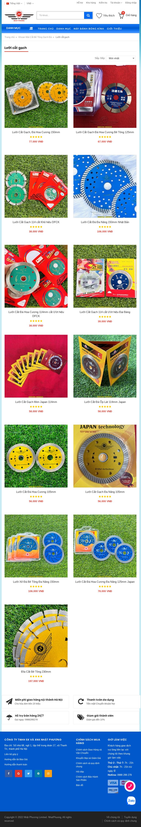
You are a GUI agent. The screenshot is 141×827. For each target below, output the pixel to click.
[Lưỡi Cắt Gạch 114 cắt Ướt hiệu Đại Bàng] (104, 276)
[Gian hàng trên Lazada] (38, 773)
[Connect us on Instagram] (48, 773)
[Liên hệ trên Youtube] (18, 773)
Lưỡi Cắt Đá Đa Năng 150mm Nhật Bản (105, 222)
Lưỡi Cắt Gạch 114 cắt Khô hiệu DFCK (36, 222)
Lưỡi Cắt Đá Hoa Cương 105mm (36, 491)
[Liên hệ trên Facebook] (8, 773)
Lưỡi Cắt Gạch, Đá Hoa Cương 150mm (36, 132)
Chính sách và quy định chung (120, 820)
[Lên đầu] (7, 820)
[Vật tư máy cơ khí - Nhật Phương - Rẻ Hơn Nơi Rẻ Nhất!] (19, 15)
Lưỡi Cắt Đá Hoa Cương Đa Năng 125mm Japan (105, 581)
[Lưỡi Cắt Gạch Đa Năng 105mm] (104, 456)
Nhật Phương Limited (35, 817)
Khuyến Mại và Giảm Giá (88, 758)
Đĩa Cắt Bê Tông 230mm (36, 671)
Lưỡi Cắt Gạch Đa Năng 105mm (105, 491)
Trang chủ (10, 37)
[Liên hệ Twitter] (28, 773)
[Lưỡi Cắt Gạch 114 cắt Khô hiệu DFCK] (36, 186)
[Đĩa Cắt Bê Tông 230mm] (36, 636)
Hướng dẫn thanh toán (15, 764)
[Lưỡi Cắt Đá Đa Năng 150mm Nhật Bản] (104, 186)
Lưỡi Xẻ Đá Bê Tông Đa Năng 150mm (36, 581)
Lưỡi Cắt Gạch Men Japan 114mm (36, 401)
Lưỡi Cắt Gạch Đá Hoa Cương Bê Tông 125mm (105, 132)
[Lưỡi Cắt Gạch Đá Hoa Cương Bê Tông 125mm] (104, 96)
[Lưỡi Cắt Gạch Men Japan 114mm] (36, 366)
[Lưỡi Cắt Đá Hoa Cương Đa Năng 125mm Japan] (104, 546)
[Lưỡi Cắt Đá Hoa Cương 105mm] (36, 456)
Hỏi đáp (80, 771)
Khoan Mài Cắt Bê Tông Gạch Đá (35, 37)
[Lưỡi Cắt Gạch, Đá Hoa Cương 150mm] (36, 96)
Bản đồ (79, 785)
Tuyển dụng (130, 817)
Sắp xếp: (100, 58)
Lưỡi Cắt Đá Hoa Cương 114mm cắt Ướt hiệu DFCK (36, 314)
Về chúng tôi (113, 817)
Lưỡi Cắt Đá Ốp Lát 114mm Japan (105, 401)
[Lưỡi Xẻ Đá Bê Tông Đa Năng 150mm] (36, 546)
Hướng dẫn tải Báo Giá (16, 759)
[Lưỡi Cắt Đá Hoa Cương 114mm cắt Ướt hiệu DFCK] (36, 276)
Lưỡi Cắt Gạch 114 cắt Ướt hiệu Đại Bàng (105, 312)
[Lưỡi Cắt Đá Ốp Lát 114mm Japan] (104, 366)
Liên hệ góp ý (11, 754)
